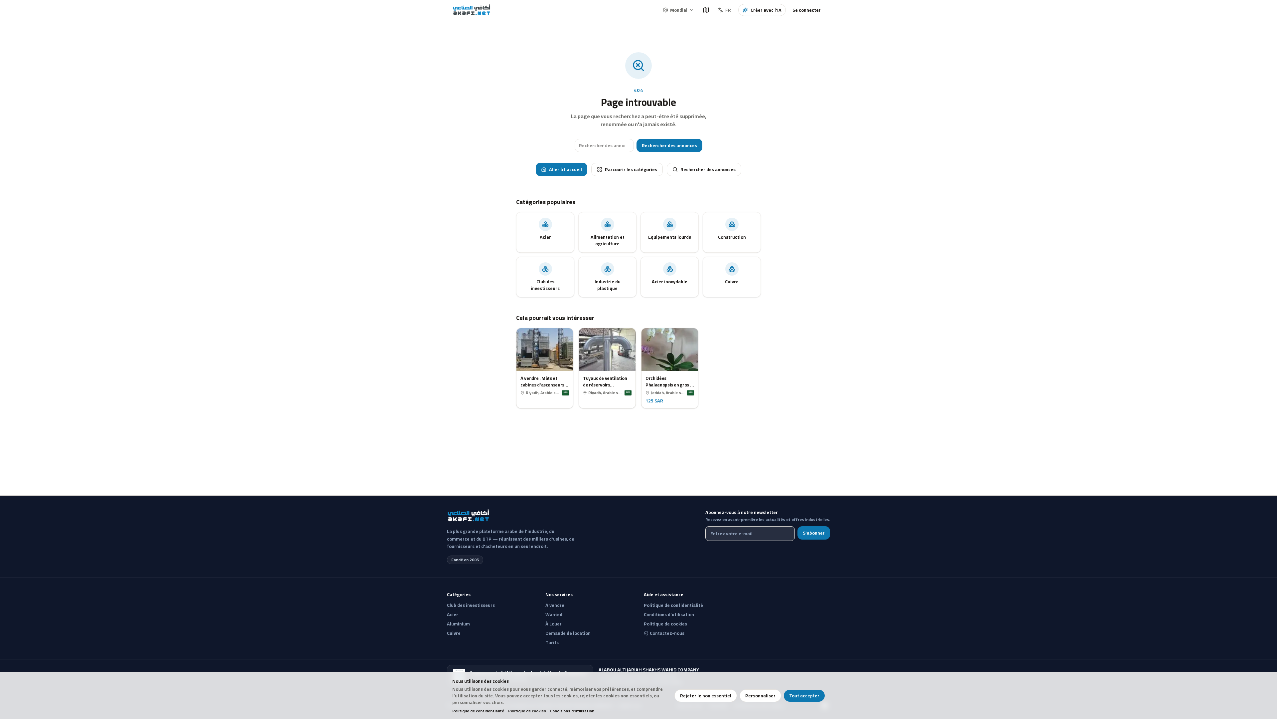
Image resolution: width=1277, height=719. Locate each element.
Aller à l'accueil (565, 169)
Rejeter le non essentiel (705, 695)
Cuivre (454, 633)
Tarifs (552, 642)
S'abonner (814, 533)
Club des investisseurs (471, 605)
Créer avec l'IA (766, 10)
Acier (452, 614)
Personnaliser (760, 695)
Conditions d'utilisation (572, 711)
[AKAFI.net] (472, 10)
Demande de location (568, 633)
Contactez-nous (667, 633)
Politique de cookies (527, 711)
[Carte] (706, 10)
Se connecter (806, 10)
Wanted (553, 614)
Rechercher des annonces (669, 145)
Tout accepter (804, 695)
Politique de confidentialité (478, 711)
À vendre (554, 605)
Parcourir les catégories (631, 169)
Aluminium (458, 623)
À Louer (553, 623)
